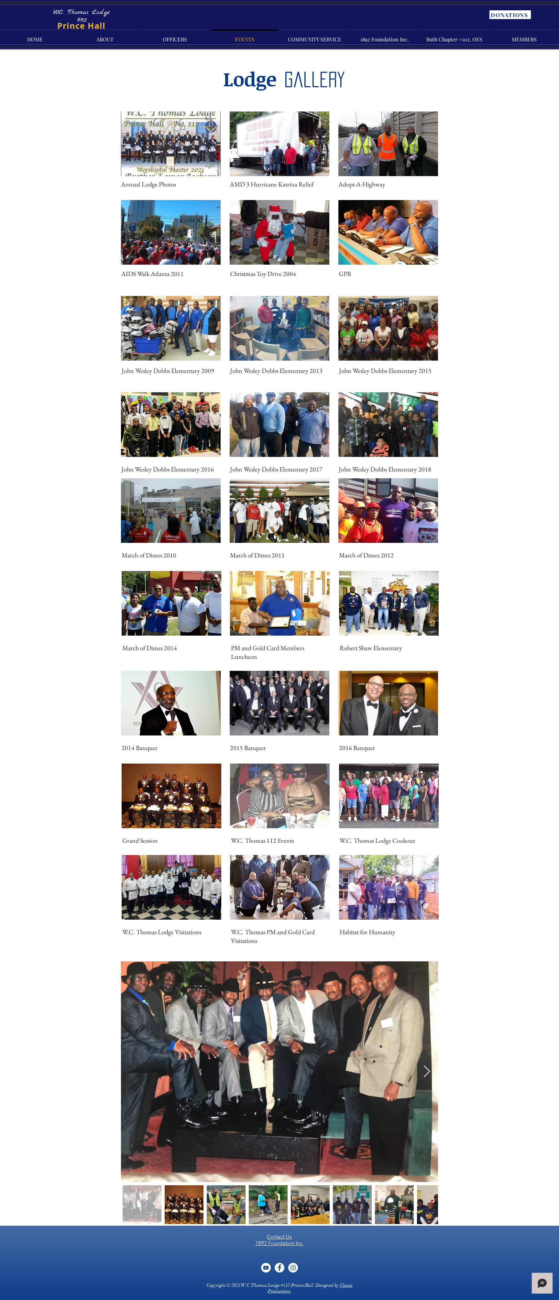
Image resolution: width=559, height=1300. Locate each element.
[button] (171, 143)
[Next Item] (427, 1071)
